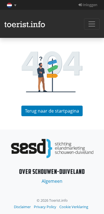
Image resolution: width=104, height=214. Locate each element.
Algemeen (52, 181)
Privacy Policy (45, 206)
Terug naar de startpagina (52, 111)
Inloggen (89, 4)
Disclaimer (22, 206)
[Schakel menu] (92, 24)
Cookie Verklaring (73, 206)
